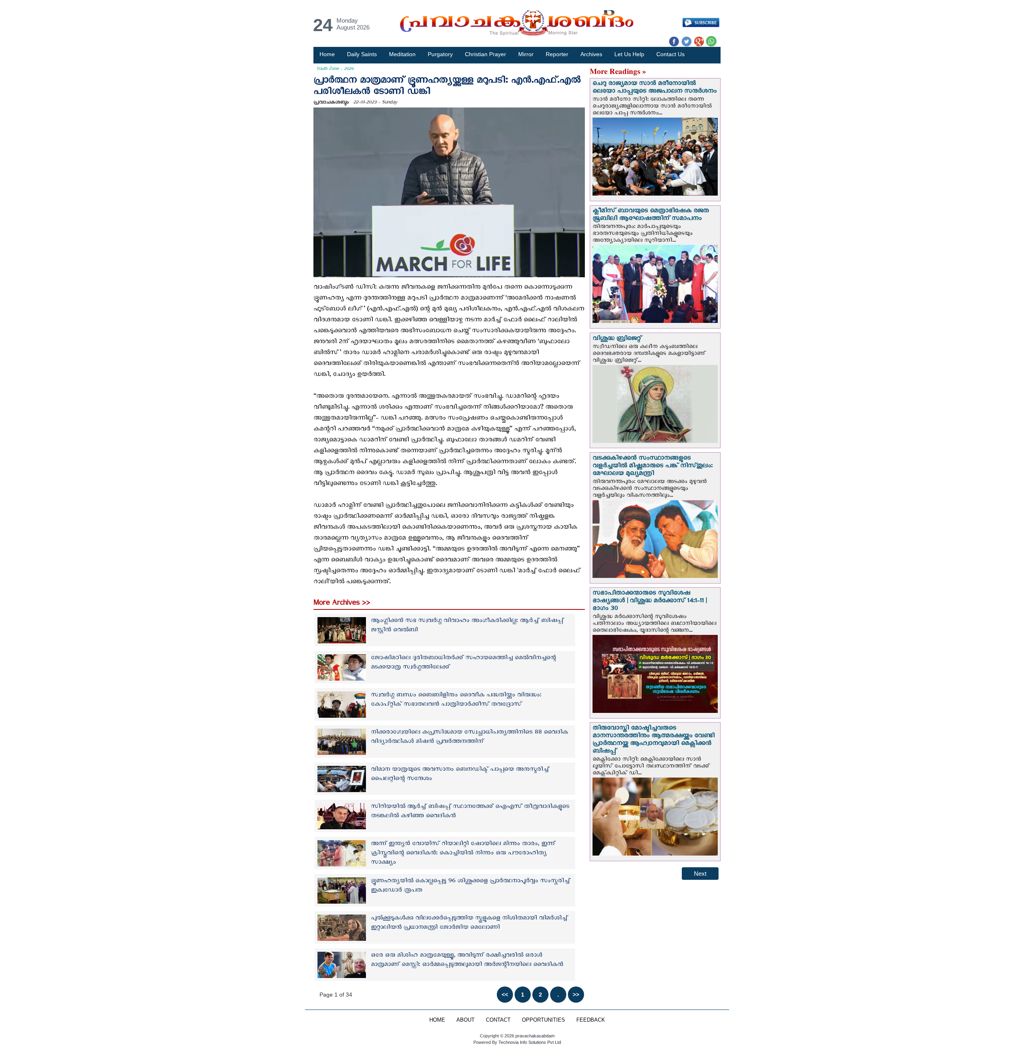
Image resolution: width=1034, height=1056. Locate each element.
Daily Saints (362, 54)
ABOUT (465, 1020)
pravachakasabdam (535, 1035)
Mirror (526, 54)
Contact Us (670, 54)
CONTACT (498, 1020)
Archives (591, 54)
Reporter (557, 54)
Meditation (402, 54)
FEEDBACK (590, 1020)
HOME (437, 1020)
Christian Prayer (485, 54)
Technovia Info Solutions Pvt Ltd (529, 1042)
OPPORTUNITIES (543, 1020)
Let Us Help (629, 54)
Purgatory (440, 54)
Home (327, 54)
